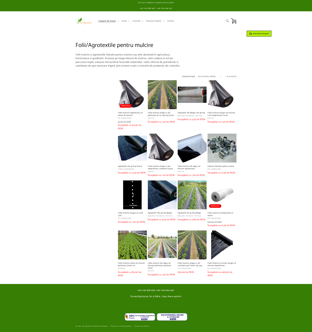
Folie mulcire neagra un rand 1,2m (130, 214)
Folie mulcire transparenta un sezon (220, 214)
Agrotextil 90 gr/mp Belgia (189, 213)
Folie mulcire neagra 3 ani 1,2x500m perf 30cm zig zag (190, 264)
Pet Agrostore (87, 326)
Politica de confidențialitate (121, 326)
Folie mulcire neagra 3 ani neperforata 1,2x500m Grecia (160, 167)
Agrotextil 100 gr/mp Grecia (130, 166)
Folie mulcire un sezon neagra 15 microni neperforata (222, 264)
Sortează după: (188, 76)
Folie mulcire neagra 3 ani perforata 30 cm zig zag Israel (161, 114)
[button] (108, 21)
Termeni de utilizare (141, 326)
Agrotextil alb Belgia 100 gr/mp (191, 113)
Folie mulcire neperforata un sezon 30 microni (130, 114)
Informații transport (261, 34)
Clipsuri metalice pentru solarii (221, 166)
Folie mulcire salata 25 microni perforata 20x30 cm (131, 264)
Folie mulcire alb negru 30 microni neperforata (189, 167)
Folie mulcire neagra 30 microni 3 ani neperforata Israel (221, 114)
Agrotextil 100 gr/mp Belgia (160, 213)
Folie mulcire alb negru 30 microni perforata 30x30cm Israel (159, 265)
